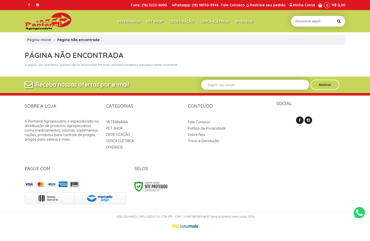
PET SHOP (114, 128)
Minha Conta (304, 5)
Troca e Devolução (203, 141)
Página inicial (39, 40)
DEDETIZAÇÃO (118, 134)
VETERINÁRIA (117, 122)
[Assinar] (325, 85)
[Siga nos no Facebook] (29, 5)
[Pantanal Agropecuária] (48, 21)
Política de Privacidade (207, 128)
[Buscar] (339, 21)
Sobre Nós (196, 134)
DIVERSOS (114, 147)
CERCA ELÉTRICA (120, 141)
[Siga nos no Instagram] (37, 5)
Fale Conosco (233, 5)
